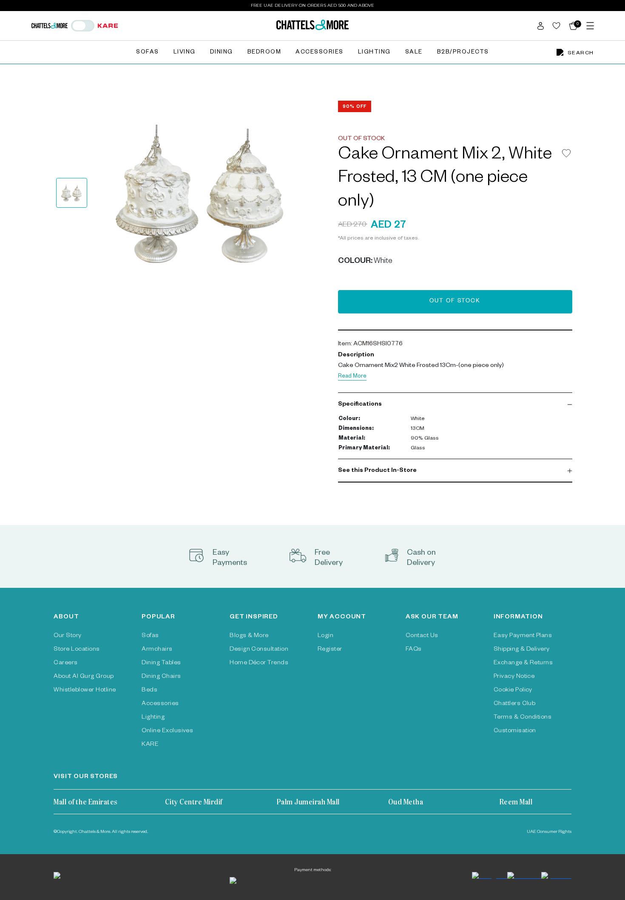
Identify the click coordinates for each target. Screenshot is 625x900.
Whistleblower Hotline (85, 690)
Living (184, 53)
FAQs (414, 649)
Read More (352, 377)
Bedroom (264, 53)
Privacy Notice (514, 677)
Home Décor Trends (259, 663)
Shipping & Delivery (522, 649)
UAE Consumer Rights (549, 832)
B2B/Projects (463, 53)
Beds (149, 690)
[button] (455, 404)
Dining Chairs (161, 677)
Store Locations (76, 649)
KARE (150, 745)
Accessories (319, 53)
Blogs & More (249, 636)
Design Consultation (259, 649)
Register (330, 649)
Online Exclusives (167, 731)
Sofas (147, 53)
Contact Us (422, 636)
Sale (414, 53)
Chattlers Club (515, 704)
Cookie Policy (513, 690)
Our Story (67, 636)
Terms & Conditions (523, 717)
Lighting (374, 53)
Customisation (515, 731)
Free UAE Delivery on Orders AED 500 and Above (313, 5)
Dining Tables (161, 663)
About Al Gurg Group (84, 677)
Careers (65, 663)
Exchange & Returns (523, 663)
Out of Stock (454, 302)
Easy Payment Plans (523, 636)
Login (325, 636)
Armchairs (157, 649)
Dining (221, 53)
